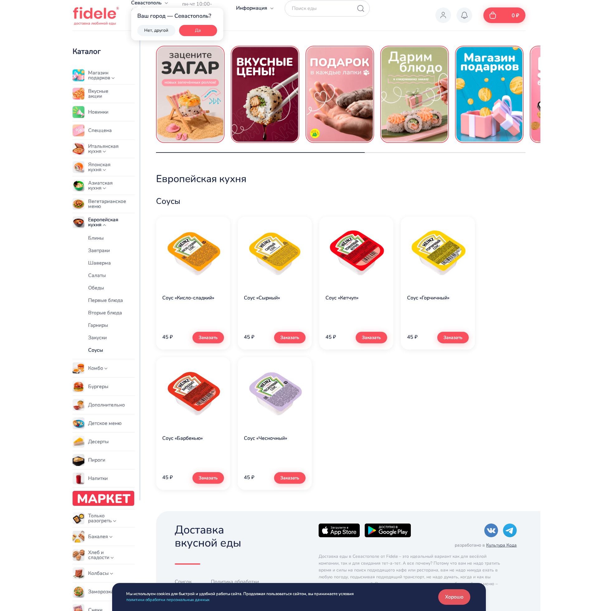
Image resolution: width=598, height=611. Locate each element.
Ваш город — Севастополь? (174, 16)
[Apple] (339, 530)
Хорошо (454, 597)
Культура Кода (501, 545)
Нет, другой (156, 30)
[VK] (491, 530)
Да (198, 30)
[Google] (388, 530)
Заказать (208, 338)
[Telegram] (510, 530)
